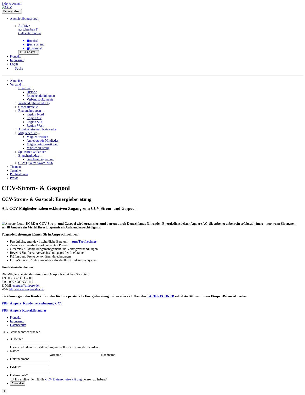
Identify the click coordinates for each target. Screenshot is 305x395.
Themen (15, 166)
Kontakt (15, 56)
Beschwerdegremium (40, 159)
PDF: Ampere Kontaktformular (24, 310)
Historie (32, 92)
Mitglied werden (37, 137)
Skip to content (11, 3)
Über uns (24, 88)
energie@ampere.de (25, 285)
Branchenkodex (28, 155)
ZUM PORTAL (28, 52)
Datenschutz (18, 325)
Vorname (55, 355)
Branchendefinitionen (41, 95)
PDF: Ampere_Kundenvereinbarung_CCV (32, 303)
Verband (15, 84)
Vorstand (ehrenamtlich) (34, 103)
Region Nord (35, 114)
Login (14, 64)
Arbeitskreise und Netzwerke (37, 129)
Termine (15, 170)
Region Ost (34, 118)
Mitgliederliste (27, 133)
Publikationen (19, 174)
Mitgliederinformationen (42, 144)
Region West (35, 125)
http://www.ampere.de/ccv (26, 289)
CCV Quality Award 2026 (35, 163)
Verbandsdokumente (40, 99)
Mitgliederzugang (38, 148)
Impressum (17, 60)
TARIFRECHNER (160, 296)
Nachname (108, 355)
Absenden (18, 383)
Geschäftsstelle (28, 107)
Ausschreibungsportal (24, 18)
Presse (14, 178)
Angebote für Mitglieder (42, 140)
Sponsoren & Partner (32, 151)
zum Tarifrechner (84, 241)
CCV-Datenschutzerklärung (63, 379)
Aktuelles (16, 80)
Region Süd (34, 122)
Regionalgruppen (29, 110)
